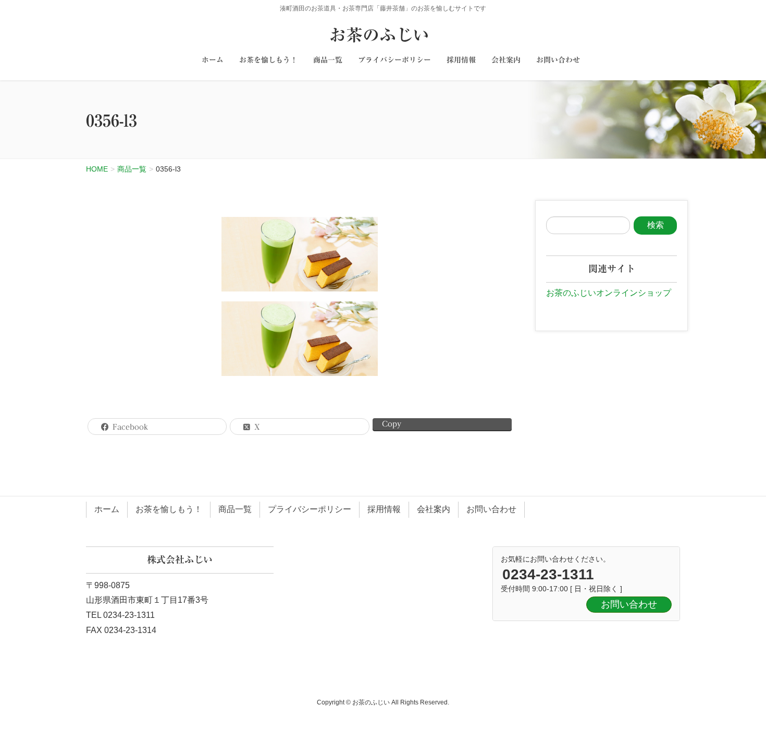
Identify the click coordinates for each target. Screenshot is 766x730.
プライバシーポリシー (309, 509)
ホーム (106, 509)
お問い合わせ (491, 509)
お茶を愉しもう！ (168, 509)
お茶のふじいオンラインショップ (608, 292)
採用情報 (384, 509)
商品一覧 (235, 509)
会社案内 (433, 509)
